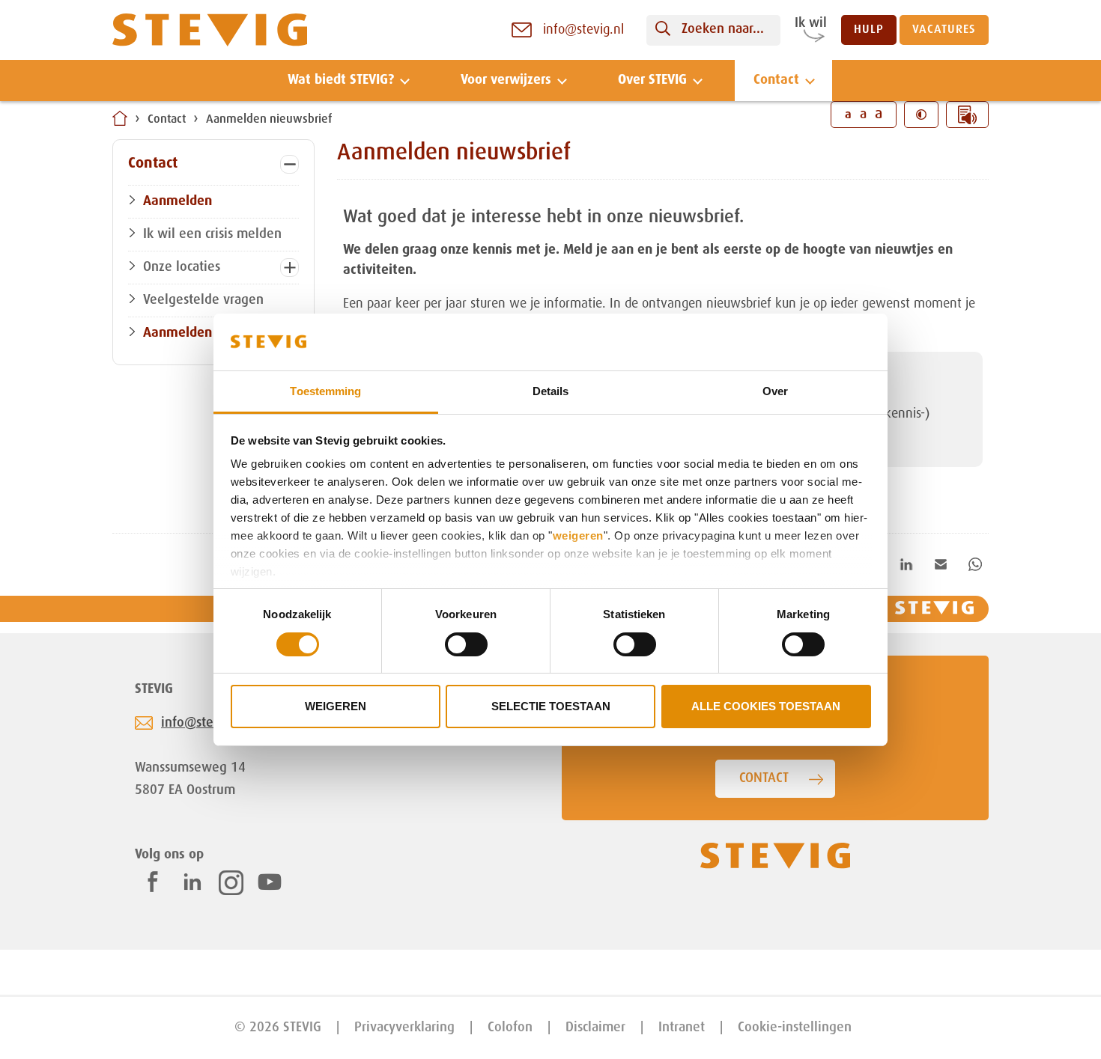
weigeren (578, 535)
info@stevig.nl (203, 723)
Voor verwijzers (506, 80)
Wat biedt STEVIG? (341, 80)
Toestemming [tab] (325, 391)
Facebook (153, 882)
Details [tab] (551, 391)
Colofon (510, 1027)
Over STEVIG (652, 80)
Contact (776, 80)
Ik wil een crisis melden (212, 234)
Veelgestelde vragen (203, 300)
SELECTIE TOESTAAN (550, 706)
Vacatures (944, 30)
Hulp (869, 30)
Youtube (270, 882)
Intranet (681, 1027)
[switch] (466, 644)
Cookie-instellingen (795, 1027)
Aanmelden (177, 201)
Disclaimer (595, 1027)
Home (119, 118)
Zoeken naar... (723, 29)
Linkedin (192, 882)
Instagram (231, 883)
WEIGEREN (335, 706)
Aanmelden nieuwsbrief (269, 120)
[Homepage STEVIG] (209, 30)
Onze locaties (181, 267)
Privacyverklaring (404, 1027)
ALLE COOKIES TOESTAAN (765, 706)
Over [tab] (775, 391)
